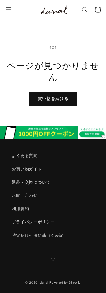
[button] (8, 9)
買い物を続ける (53, 98)
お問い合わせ (25, 195)
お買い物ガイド (27, 169)
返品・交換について (31, 182)
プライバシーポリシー (33, 222)
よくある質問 (25, 155)
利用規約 (20, 209)
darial (44, 282)
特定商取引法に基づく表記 (37, 235)
